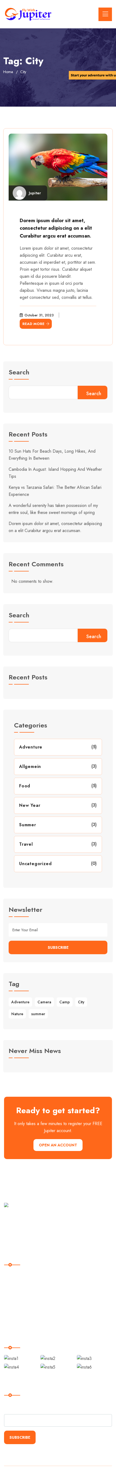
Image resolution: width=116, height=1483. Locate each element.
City (81, 1002)
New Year (29, 805)
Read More (33, 323)
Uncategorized (35, 864)
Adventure (30, 747)
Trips (12, 1308)
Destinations (18, 1286)
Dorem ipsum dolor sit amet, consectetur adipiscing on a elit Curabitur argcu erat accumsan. (56, 228)
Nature (17, 1014)
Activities (15, 1297)
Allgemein (30, 766)
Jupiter (35, 193)
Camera (44, 1002)
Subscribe (58, 947)
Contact (15, 1319)
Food (24, 786)
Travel (26, 844)
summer (38, 1014)
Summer (27, 825)
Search (19, 373)
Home (8, 72)
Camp (64, 1002)
